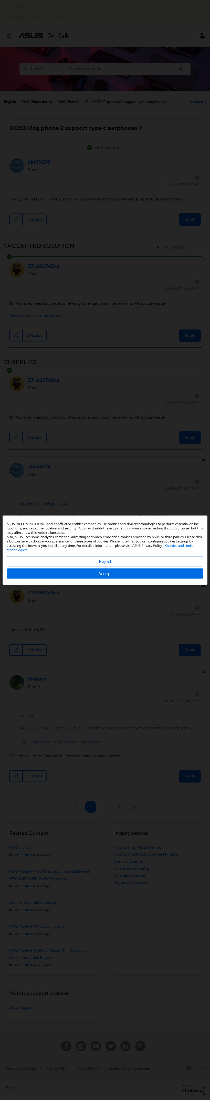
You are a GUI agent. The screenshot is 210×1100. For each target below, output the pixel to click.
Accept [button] (105, 573)
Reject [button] (105, 561)
